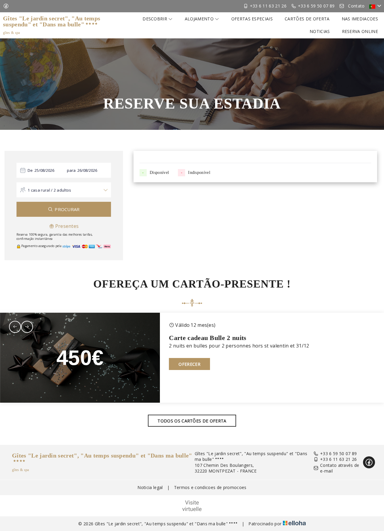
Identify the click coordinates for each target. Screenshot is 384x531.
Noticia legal (150, 487)
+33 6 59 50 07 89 (338, 453)
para (71, 170)
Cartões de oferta (307, 19)
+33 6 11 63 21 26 (338, 459)
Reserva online (360, 31)
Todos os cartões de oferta (192, 421)
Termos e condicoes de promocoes (210, 487)
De (30, 170)
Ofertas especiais (252, 19)
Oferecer (189, 364)
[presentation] (15, 327)
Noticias (320, 31)
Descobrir (155, 19)
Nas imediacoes (360, 19)
